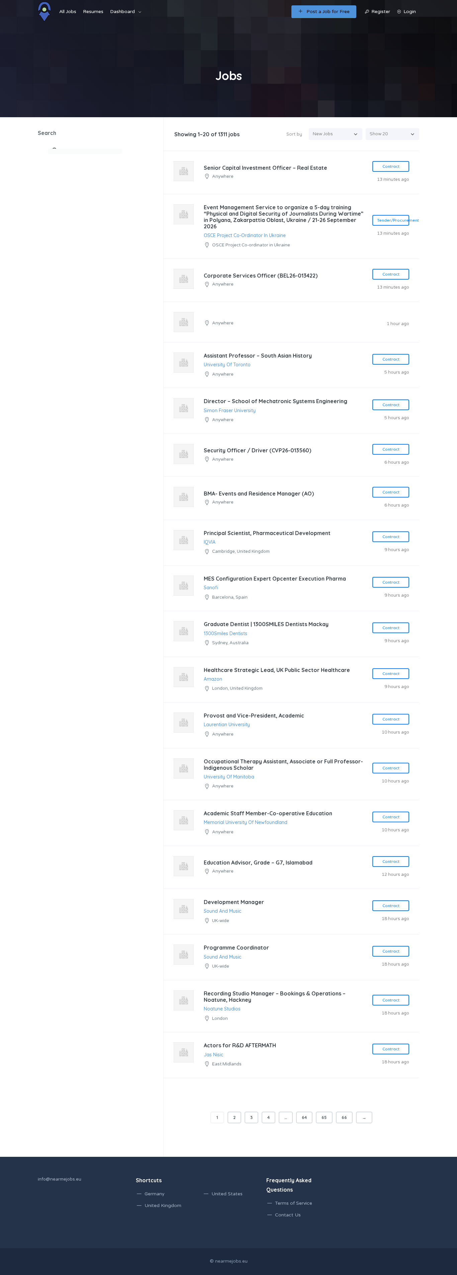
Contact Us (288, 1215)
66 (344, 1117)
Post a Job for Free (328, 11)
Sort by (294, 134)
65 (324, 1117)
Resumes (93, 11)
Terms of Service (293, 1203)
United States (227, 1194)
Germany (155, 1194)
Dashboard (122, 11)
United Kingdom (163, 1205)
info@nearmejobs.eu (59, 1179)
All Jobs (67, 11)
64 (304, 1117)
